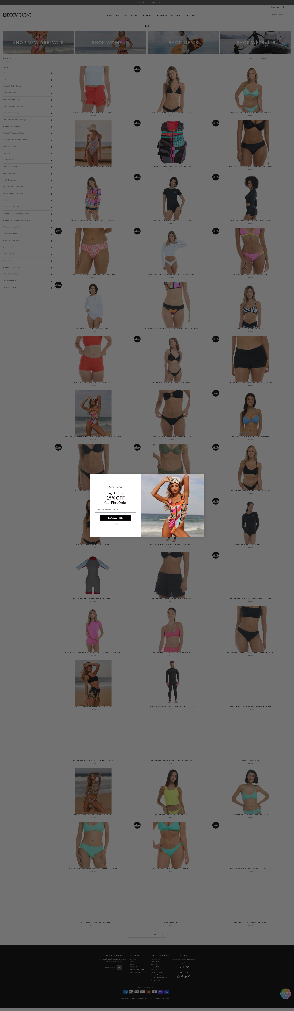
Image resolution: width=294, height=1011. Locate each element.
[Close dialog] (201, 477)
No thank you (115, 524)
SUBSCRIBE (115, 517)
